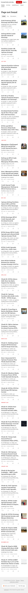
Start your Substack (10, 586)
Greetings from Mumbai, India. (9, 520)
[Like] (2, 45)
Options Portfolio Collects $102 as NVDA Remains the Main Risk (10, 67)
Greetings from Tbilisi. (7, 506)
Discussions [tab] (13, 16)
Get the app (22, 586)
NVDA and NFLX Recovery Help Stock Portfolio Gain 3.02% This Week (9, 128)
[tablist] (9, 16)
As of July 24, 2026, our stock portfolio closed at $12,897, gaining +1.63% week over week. (10, 87)
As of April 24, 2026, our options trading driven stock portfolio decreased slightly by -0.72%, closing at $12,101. (10, 285)
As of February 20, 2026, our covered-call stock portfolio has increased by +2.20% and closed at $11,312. (9, 428)
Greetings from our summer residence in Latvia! (8, 25)
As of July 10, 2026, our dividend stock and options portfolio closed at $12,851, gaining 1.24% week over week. (10, 117)
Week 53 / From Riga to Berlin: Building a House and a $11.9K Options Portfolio (9, 311)
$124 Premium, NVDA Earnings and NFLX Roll (9, 21)
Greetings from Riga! (6, 54)
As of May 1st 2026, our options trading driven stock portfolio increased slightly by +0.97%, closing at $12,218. (10, 267)
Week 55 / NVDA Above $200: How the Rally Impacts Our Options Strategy (9, 281)
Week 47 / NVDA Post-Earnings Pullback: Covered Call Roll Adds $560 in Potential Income (9, 408)
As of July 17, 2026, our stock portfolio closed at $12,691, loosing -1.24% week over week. (10, 102)
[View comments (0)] (8, 30)
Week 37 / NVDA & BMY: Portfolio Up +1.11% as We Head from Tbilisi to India (10, 561)
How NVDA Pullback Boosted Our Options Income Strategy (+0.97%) (9, 262)
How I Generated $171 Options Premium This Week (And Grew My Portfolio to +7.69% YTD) (9, 360)
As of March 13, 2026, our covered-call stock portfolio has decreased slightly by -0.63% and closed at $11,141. (10, 379)
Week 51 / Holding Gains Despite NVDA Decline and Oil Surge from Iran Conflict (9, 345)
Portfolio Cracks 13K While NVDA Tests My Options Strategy (9, 50)
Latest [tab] (3, 16)
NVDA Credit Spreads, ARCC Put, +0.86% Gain (8, 248)
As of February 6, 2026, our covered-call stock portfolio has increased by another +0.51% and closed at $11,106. (10, 458)
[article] (14, 25)
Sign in (24, 2)
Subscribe (19, 2)
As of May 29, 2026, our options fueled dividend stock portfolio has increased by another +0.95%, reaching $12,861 (10, 208)
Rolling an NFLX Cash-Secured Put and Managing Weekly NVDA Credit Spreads (10, 160)
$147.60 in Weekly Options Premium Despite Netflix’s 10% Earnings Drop (10, 97)
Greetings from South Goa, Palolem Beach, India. (8, 534)
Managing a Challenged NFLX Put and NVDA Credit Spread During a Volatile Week (9, 146)
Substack (6, 589)
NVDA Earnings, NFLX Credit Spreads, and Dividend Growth (9, 219)
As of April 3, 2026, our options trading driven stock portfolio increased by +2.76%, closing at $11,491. (9, 330)
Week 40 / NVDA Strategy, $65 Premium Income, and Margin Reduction (10, 516)
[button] (2, 5)
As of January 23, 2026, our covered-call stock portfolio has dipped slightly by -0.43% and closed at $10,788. (9, 492)
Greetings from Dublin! (7, 177)
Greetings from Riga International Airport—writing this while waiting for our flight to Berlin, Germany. (10, 315)
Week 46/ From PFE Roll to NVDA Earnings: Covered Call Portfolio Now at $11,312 (10, 423)
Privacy (18, 580)
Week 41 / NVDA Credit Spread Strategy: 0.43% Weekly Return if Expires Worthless (10, 502)
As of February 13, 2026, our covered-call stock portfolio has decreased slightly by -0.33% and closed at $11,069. (10, 443)
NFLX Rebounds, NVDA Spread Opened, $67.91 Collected (9, 82)
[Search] (25, 16)
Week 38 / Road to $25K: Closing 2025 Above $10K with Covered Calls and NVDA (9, 548)
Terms (22, 580)
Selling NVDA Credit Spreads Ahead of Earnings (8, 35)
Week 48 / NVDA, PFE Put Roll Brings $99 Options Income (10, 390)
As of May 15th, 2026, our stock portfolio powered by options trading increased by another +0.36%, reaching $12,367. (9, 238)
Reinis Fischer (8, 27)
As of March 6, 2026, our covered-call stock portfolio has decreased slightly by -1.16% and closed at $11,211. (10, 394)
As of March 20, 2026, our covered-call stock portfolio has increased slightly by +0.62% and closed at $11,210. (10, 364)
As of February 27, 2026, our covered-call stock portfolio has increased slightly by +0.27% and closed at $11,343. (10, 413)
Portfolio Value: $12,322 (7, 150)
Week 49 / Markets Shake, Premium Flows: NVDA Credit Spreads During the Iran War (10, 375)
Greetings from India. (7, 552)
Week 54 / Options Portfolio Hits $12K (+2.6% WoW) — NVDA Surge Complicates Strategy (10, 296)
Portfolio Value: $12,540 (7, 191)
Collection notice (14, 582)
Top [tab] (8, 16)
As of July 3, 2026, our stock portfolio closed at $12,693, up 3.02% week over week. (9, 132)
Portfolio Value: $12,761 (7, 164)
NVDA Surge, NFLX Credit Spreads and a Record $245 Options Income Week (10, 234)
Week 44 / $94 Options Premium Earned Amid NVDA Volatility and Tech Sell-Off (10, 454)
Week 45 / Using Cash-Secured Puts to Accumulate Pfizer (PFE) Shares (9, 439)
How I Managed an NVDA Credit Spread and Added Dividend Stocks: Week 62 (10, 173)
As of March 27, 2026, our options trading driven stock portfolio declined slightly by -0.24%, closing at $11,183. (9, 349)
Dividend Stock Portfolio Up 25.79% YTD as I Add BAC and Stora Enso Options (9, 113)
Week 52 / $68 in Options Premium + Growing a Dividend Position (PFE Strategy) (9, 326)
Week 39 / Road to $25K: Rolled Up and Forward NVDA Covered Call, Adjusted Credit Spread (9, 529)
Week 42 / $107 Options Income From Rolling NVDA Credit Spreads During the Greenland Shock (9, 487)
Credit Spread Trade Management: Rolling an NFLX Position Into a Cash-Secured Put (9, 187)
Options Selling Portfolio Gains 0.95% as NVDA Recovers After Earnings (9, 204)
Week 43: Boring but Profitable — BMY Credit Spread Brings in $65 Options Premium (9, 472)
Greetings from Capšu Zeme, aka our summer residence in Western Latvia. (10, 40)
